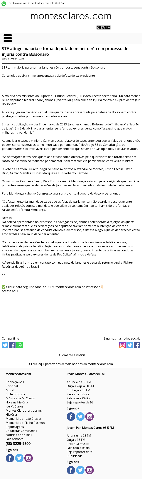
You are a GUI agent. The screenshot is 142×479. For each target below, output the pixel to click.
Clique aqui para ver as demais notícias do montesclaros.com (71, 364)
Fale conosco (14, 439)
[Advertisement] (71, 313)
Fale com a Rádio (78, 398)
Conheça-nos (15, 382)
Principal (12, 386)
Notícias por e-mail (19, 435)
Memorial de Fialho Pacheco (25, 423)
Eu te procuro (15, 394)
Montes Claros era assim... (24, 410)
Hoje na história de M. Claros (17, 404)
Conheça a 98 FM (78, 390)
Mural (10, 390)
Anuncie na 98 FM (79, 382)
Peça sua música (78, 394)
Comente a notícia (72, 355)
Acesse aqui (10, 291)
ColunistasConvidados (21, 431)
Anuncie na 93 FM (79, 436)
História (11, 414)
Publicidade (74, 456)
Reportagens (15, 427)
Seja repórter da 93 (80, 452)
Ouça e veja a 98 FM (80, 386)
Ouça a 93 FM (76, 440)
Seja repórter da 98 (80, 402)
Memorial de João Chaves (24, 419)
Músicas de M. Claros (20, 398)
